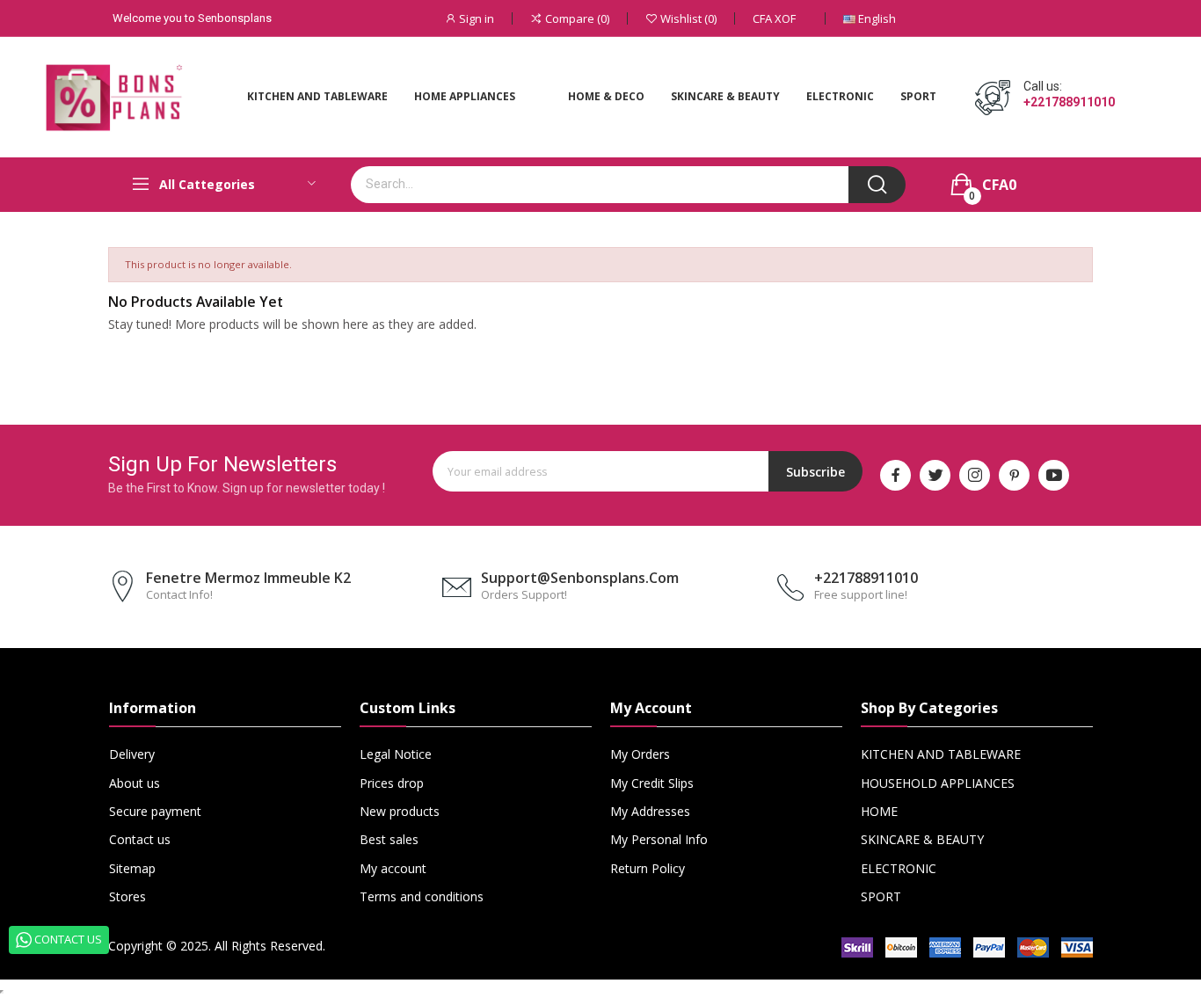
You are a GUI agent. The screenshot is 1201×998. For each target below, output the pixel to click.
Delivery (132, 754)
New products (400, 811)
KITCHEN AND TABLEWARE (941, 754)
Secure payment (155, 811)
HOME (879, 811)
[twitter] (935, 475)
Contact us (140, 839)
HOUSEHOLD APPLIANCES (938, 783)
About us (134, 783)
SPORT (881, 896)
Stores (127, 896)
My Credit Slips (652, 783)
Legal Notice (396, 754)
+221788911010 (1069, 102)
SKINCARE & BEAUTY (922, 839)
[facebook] (895, 475)
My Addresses (650, 811)
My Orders (640, 754)
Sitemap (132, 868)
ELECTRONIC (898, 868)
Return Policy (647, 868)
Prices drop (392, 783)
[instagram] (974, 475)
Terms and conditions (422, 896)
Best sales (389, 839)
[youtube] (1053, 475)
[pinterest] (1014, 475)
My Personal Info (659, 839)
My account (393, 868)
